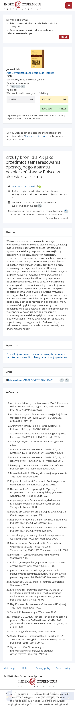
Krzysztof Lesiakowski (24, 186)
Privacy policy (43, 668)
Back (65, 37)
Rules (25, 668)
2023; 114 (15, 26)
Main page (9, 668)
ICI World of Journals (17, 19)
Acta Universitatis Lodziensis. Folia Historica (34, 23)
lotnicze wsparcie (33, 354)
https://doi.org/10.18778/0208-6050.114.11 (31, 380)
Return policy (63, 668)
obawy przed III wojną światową (50, 357)
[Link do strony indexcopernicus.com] (37, 682)
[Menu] (68, 5)
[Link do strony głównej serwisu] (22, 5)
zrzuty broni (50, 354)
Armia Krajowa (15, 354)
